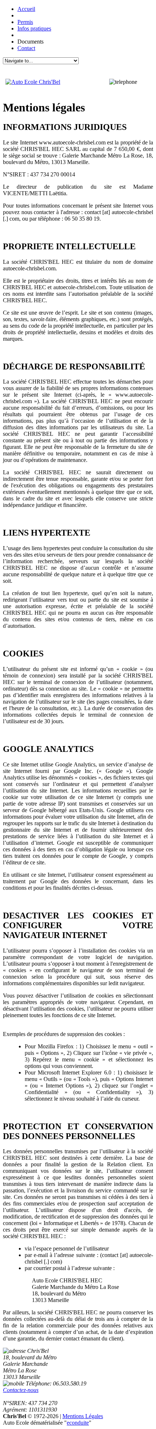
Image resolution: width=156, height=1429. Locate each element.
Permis (25, 22)
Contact (26, 48)
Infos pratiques (34, 28)
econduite (78, 1423)
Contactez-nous (20, 1390)
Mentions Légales (82, 1416)
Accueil (26, 9)
